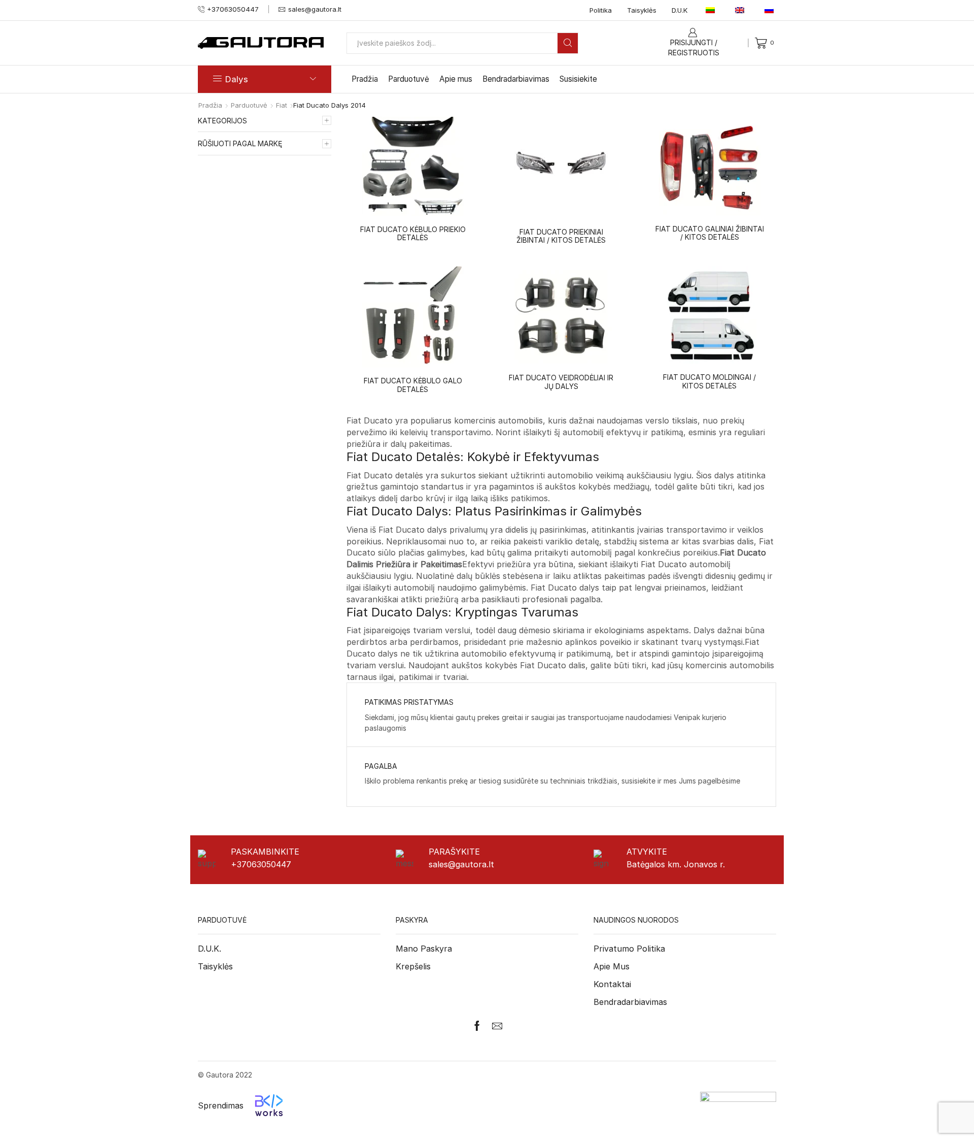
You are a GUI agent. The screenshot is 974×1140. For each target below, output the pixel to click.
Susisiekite (578, 79)
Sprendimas (221, 1105)
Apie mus (455, 79)
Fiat (281, 105)
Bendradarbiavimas (515, 79)
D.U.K (680, 10)
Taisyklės (641, 10)
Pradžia (365, 79)
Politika (600, 10)
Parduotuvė (408, 79)
